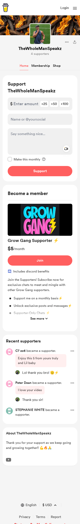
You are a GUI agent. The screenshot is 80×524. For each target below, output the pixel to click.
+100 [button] (64, 104)
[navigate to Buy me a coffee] (6, 7)
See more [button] (37, 318)
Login (64, 8)
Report (56, 517)
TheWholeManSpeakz (40, 48)
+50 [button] (54, 104)
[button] (74, 8)
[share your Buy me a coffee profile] (75, 42)
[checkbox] (24, 159)
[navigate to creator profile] (40, 34)
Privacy (24, 517)
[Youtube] (8, 459)
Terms (40, 517)
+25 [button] (44, 104)
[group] (40, 263)
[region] (40, 128)
